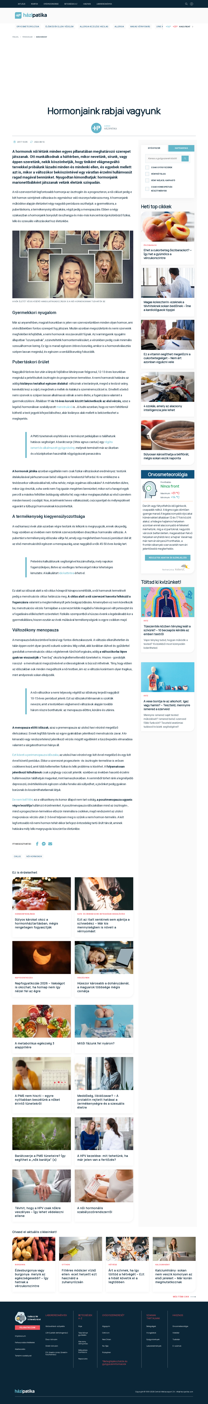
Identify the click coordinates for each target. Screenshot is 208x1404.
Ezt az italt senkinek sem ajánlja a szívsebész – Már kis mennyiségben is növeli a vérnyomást (103, 925)
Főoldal (15, 37)
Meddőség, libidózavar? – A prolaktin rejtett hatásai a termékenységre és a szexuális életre (100, 1101)
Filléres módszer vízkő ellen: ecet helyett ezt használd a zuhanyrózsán (79, 1276)
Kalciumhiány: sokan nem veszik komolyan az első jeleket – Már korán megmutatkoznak (173, 1276)
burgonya (20, 1265)
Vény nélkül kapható (163, 180)
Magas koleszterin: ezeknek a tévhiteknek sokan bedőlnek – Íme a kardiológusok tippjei (167, 306)
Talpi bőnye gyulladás (83, 1333)
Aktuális (21, 4)
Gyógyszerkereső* (113, 1315)
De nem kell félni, (22, 799)
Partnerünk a (168, 569)
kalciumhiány (162, 1265)
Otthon (66, 1265)
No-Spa (105, 1346)
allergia (119, 26)
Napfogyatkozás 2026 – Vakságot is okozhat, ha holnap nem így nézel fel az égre (40, 987)
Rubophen (106, 1352)
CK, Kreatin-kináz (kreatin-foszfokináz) (57, 1353)
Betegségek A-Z (70, 4)
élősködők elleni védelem (60, 26)
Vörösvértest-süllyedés (55, 1326)
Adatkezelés (20, 1349)
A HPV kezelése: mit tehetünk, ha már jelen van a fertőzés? (102, 1158)
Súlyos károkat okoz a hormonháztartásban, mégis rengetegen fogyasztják (36, 923)
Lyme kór (161, 26)
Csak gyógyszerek (161, 167)
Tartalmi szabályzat (23, 1355)
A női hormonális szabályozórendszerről (94, 1210)
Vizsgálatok (151, 1332)
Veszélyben (83, 978)
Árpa (80, 1326)
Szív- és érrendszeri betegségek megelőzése (101, 914)
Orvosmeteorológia (28, 26)
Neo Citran (106, 1339)
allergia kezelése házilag (94, 26)
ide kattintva (66, 573)
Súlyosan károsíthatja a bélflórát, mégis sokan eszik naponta (166, 456)
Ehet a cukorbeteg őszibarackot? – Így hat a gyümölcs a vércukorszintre (168, 254)
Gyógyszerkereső (51, 4)
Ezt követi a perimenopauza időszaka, (35, 755)
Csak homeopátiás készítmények (161, 189)
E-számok (177, 1346)
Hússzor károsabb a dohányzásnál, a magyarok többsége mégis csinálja (103, 987)
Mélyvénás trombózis (82, 1351)
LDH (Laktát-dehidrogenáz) (57, 1332)
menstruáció (64, 407)
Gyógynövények (153, 1339)
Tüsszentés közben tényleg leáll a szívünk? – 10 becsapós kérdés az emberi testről (167, 630)
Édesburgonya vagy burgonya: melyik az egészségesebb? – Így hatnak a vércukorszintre (31, 1278)
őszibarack (150, 245)
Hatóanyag (181, 148)
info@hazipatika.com (184, 1392)
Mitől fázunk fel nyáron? (96, 1043)
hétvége (113, 1265)
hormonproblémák (25, 914)
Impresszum (20, 1336)
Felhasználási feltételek (25, 1342)
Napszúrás (82, 1358)
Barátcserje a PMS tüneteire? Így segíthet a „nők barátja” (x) (40, 1158)
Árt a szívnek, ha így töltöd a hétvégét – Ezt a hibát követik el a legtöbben (126, 1276)
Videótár (176, 1332)
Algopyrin (106, 1326)
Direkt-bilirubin (52, 1346)
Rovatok (34, 4)
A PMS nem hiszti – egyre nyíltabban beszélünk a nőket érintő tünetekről (37, 1099)
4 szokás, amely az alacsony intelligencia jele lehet (163, 408)
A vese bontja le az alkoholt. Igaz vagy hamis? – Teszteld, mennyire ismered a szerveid (167, 705)
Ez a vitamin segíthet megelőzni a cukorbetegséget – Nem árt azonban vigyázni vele (167, 358)
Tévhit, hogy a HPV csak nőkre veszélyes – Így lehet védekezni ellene (39, 1212)
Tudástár (176, 1339)
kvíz (146, 621)
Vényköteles (158, 174)
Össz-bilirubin (51, 1339)
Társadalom (27, 37)
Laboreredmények (104, 4)
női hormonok (34, 856)
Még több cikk (181, 1297)
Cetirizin (106, 1332)
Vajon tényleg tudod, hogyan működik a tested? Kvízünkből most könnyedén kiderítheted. (166, 644)
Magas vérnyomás (140, 26)
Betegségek (151, 1326)
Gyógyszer (154, 148)
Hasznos (87, 4)
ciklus (17, 856)
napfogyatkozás (24, 978)
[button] (57, 1317)
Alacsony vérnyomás (83, 1342)
